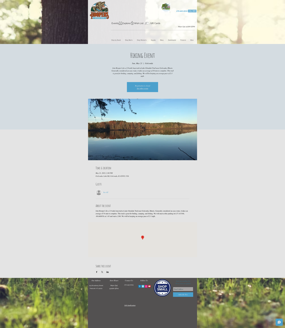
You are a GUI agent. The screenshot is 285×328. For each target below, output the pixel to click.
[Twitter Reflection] (143, 286)
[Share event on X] (102, 272)
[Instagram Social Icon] (146, 286)
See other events (142, 88)
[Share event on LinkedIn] (108, 272)
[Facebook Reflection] (139, 286)
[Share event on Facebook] (97, 272)
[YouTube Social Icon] (149, 286)
